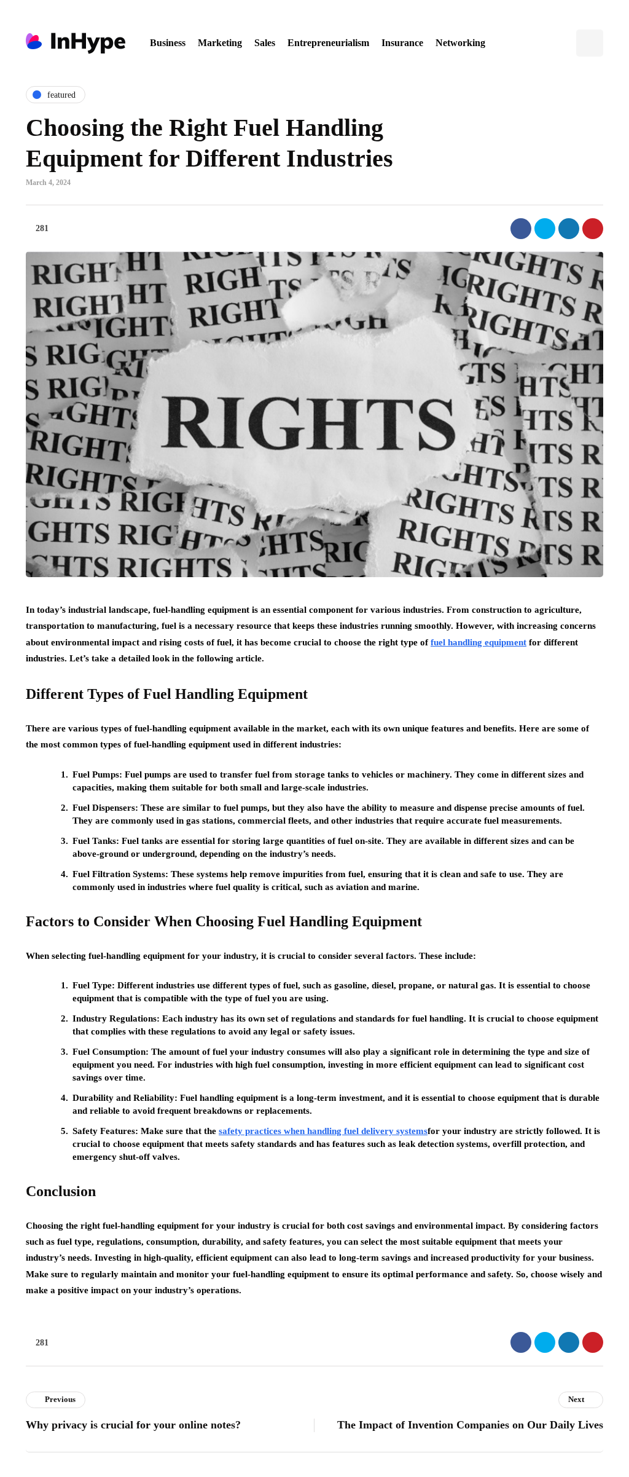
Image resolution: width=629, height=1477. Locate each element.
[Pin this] (592, 228)
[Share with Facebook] (520, 228)
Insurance (402, 42)
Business (168, 42)
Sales (264, 42)
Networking (460, 42)
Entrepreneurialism (328, 42)
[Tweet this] (544, 228)
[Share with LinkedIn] (568, 228)
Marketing (220, 42)
